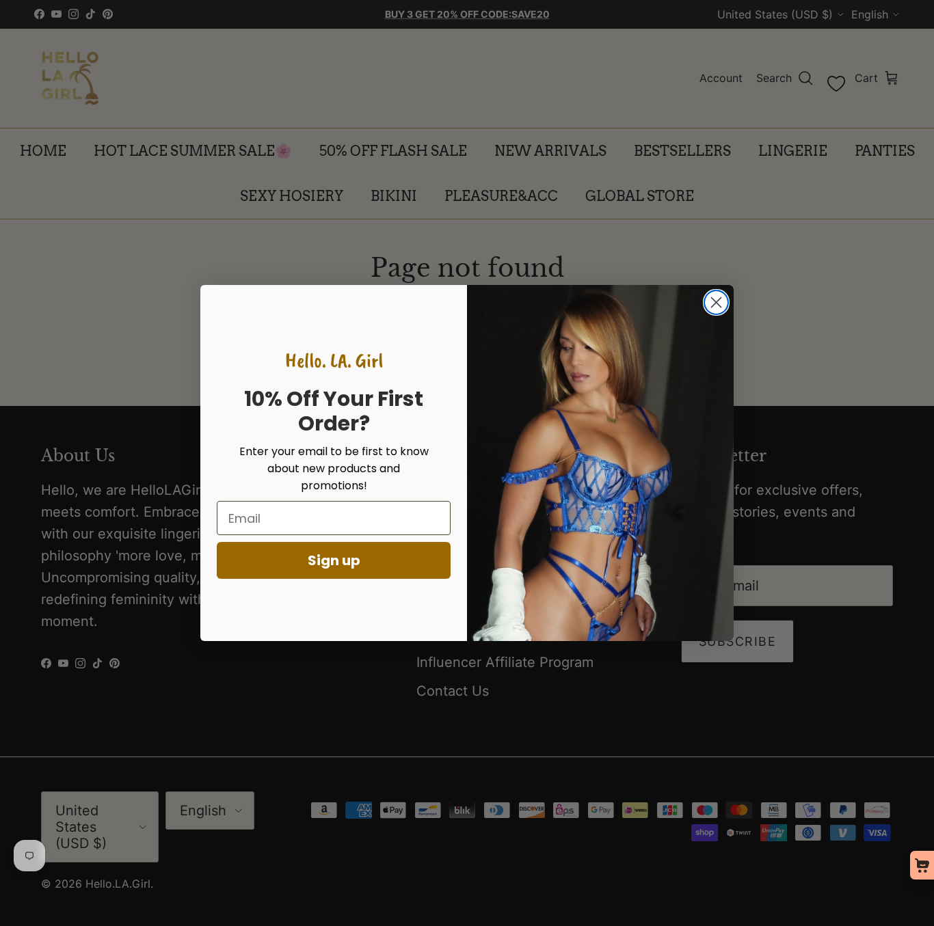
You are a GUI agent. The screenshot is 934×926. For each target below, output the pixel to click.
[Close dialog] (716, 302)
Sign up (334, 560)
